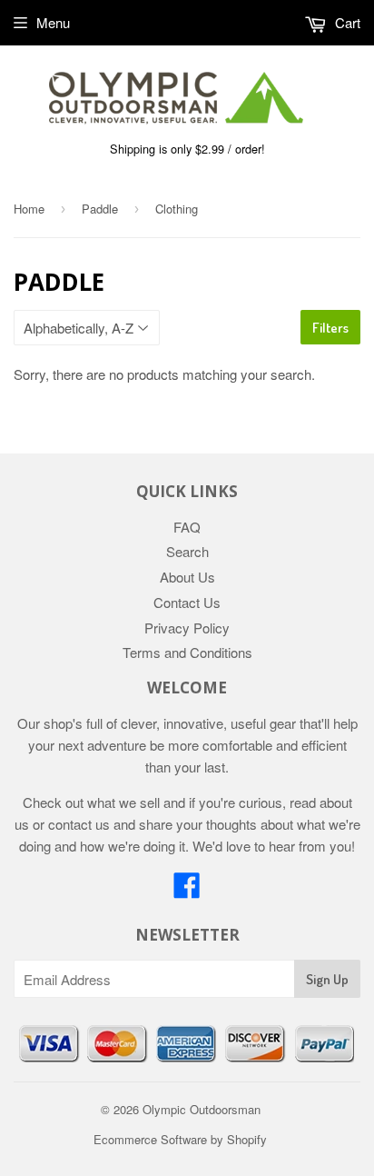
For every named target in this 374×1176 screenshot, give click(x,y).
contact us (79, 823)
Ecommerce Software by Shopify (180, 1139)
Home (29, 208)
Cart (345, 22)
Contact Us (187, 602)
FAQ (187, 526)
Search (187, 551)
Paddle (100, 208)
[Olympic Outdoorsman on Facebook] (187, 890)
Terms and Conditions (187, 652)
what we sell (123, 802)
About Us (187, 576)
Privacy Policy (187, 627)
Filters (330, 327)
